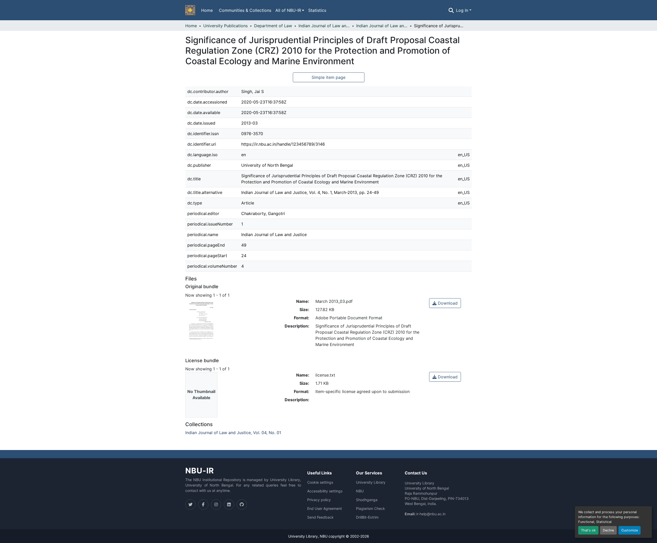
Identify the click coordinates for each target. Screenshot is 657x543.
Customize (629, 530)
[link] (445, 303)
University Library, (304, 536)
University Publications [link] (225, 25)
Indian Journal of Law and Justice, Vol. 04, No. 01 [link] (382, 25)
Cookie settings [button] (320, 482)
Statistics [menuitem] (317, 10)
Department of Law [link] (273, 25)
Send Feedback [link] (320, 517)
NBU (360, 491)
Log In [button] (462, 10)
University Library (370, 482)
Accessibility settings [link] (324, 491)
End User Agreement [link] (324, 508)
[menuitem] (289, 10)
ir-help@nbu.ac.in (431, 514)
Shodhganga (367, 500)
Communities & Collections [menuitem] (245, 10)
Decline (608, 530)
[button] (190, 10)
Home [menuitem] (207, 10)
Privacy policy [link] (319, 500)
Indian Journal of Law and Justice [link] (324, 25)
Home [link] (191, 25)
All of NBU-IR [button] (288, 10)
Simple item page (328, 77)
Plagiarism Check (370, 508)
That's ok (588, 530)
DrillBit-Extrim (367, 517)
